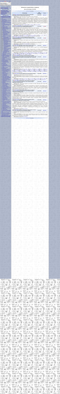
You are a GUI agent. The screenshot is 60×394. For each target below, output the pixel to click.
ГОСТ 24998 (33, 71)
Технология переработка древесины (6, 95)
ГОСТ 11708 (32, 70)
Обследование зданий (4, 10)
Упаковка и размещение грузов (6, 100)
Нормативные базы (6, 15)
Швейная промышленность (6, 107)
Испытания (4, 63)
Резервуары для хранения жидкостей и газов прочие (7, 44)
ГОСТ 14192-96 (33, 53)
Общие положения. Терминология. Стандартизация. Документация (5, 74)
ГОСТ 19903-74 (37, 78)
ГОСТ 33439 (43, 71)
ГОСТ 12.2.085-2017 (33, 35)
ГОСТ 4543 (17, 69)
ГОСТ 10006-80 (26, 53)
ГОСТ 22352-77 (22, 54)
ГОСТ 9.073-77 (43, 79)
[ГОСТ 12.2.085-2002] (13, 25)
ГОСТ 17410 (17, 71)
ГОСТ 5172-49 (25, 108)
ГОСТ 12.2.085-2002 (17, 25)
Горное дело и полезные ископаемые (6, 53)
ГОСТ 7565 (32, 69)
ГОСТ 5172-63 (16, 99)
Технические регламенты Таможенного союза (5, 114)
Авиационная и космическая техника (6, 23)
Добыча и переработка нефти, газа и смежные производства (5, 56)
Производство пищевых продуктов (6, 81)
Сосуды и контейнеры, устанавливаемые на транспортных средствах (7, 46)
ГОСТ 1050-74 (31, 78)
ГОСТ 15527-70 (32, 79)
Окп (2, 111)
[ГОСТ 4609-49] (13, 80)
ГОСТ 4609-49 (16, 80)
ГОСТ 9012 (42, 69)
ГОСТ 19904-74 (43, 78)
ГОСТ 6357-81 (43, 52)
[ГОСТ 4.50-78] (13, 14)
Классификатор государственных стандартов (6, 20)
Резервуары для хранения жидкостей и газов (7, 38)
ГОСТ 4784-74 (20, 79)
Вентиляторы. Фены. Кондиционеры (6, 33)
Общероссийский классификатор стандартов (6, 21)
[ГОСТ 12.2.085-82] (13, 37)
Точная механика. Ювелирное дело (5, 99)
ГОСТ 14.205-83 (37, 24)
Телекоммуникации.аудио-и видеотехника (6, 94)
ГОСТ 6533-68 (25, 116)
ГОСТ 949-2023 (31, 52)
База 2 (8, 1)
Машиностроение (5, 67)
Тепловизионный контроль (5, 11)
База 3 (10, 1)
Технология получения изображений (5, 97)
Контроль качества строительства (4, 14)
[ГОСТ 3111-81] (13, 73)
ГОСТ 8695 (37, 69)
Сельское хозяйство (5, 86)
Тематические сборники (5, 112)
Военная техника (5, 26)
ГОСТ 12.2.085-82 (26, 35)
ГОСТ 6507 (27, 69)
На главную (2, 1)
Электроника (4, 108)
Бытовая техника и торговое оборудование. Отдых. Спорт (6, 25)
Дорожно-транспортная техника (6, 58)
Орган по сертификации (4, 8)
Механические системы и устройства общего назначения (6, 71)
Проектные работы (4, 12)
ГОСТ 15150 (42, 70)
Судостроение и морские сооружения (6, 91)
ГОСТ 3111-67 (25, 78)
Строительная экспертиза (5, 9)
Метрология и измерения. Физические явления (6, 69)
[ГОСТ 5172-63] (13, 99)
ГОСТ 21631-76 (26, 79)
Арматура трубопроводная (5, 31)
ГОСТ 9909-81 (20, 53)
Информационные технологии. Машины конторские (5, 62)
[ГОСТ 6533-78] (13, 109)
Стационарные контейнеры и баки (6, 50)
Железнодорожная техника (6, 59)
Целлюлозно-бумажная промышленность (5, 106)
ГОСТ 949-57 (25, 52)
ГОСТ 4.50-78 (16, 14)
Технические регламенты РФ (6, 113)
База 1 (5, 1)
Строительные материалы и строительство (6, 89)
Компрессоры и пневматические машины (7, 35)
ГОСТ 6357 (22, 69)
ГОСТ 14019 (37, 70)
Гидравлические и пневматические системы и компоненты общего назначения (6, 28)
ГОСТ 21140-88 (16, 54)
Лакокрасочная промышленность (5, 65)
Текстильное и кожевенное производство (6, 92)
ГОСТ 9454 (17, 70)
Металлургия (4, 68)
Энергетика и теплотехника (6, 110)
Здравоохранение (5, 60)
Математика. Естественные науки (6, 66)
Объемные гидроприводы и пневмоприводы (7, 37)
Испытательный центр (4, 7)
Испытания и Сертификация (5, 6)
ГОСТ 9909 (22, 70)
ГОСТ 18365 (28, 71)
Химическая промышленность (5, 105)
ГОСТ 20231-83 (25, 24)
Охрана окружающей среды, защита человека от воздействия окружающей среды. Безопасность (6, 77)
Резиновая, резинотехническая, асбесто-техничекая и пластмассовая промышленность (5, 84)
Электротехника (4, 109)
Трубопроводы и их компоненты (6, 52)
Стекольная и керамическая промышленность (6, 87)
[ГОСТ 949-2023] (13, 55)
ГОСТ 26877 (38, 71)
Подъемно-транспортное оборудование (6, 80)
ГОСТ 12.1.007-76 (41, 35)
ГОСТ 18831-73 (31, 24)
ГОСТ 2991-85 (38, 52)
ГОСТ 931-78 (38, 79)
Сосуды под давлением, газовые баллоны (7, 49)
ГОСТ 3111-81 (16, 73)
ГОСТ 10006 (27, 70)
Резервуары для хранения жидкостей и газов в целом (7, 41)
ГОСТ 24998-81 (29, 54)
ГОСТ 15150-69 (39, 53)
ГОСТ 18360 (23, 71)
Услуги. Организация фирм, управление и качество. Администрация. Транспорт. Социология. (6, 102)
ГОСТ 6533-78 (16, 109)
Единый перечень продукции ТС (6, 18)
